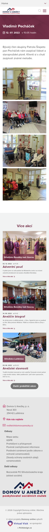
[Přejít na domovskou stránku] (11, 11)
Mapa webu (12, 436)
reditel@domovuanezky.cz (20, 425)
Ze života (13, 21)
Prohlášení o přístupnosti (19, 443)
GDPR (9, 440)
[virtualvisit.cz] (18, 523)
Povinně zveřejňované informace (23, 447)
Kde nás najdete (15, 419)
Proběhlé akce (29, 21)
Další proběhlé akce (24, 386)
